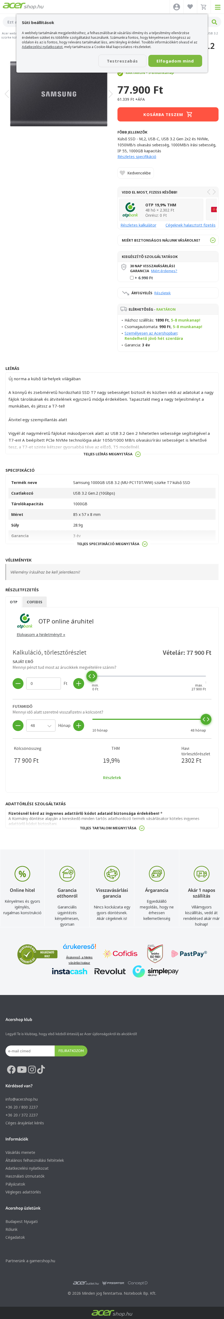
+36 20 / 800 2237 (21, 1107)
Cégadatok (15, 1237)
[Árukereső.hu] (79, 949)
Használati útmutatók (25, 1176)
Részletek (162, 292)
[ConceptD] (138, 1283)
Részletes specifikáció (136, 156)
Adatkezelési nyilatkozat (27, 1168)
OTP (13, 601)
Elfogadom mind (175, 61)
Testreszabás (122, 61)
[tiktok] (41, 1070)
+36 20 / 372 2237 (21, 1115)
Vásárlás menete (20, 1152)
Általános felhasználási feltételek (34, 1160)
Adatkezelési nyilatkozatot (42, 46)
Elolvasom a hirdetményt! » (41, 634)
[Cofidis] (120, 954)
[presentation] (7, 94)
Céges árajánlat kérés (24, 1122)
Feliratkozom (71, 1050)
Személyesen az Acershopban (151, 333)
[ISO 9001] (152, 954)
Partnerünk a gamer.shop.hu (30, 1260)
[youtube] (22, 1070)
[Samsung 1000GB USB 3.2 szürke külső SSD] (58, 93)
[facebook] (11, 1070)
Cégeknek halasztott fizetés (191, 225)
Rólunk (11, 1229)
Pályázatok (15, 1184)
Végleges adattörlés (23, 1192)
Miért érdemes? (164, 270)
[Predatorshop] (113, 1283)
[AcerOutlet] (86, 1283)
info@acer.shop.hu (21, 1099)
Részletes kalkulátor (138, 225)
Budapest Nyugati (21, 1221)
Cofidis (34, 601)
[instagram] (32, 1070)
